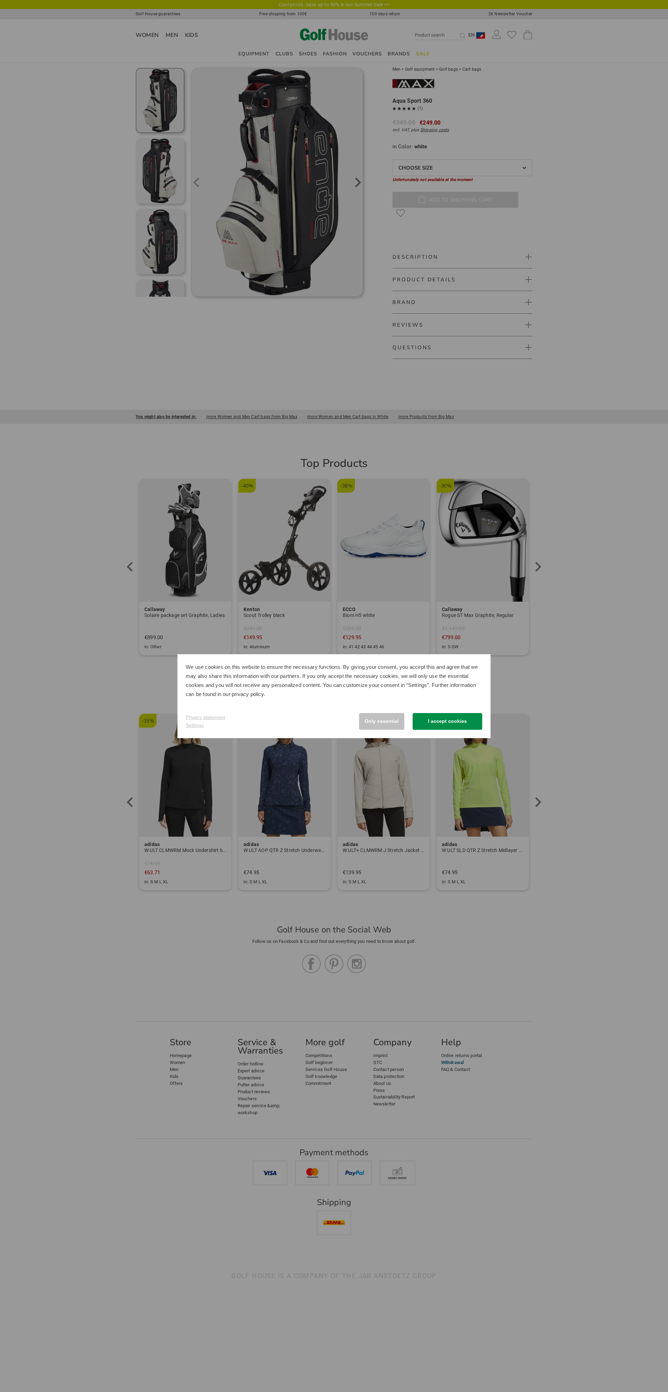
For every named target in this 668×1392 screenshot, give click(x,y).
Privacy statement (205, 717)
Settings (195, 725)
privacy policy (248, 694)
